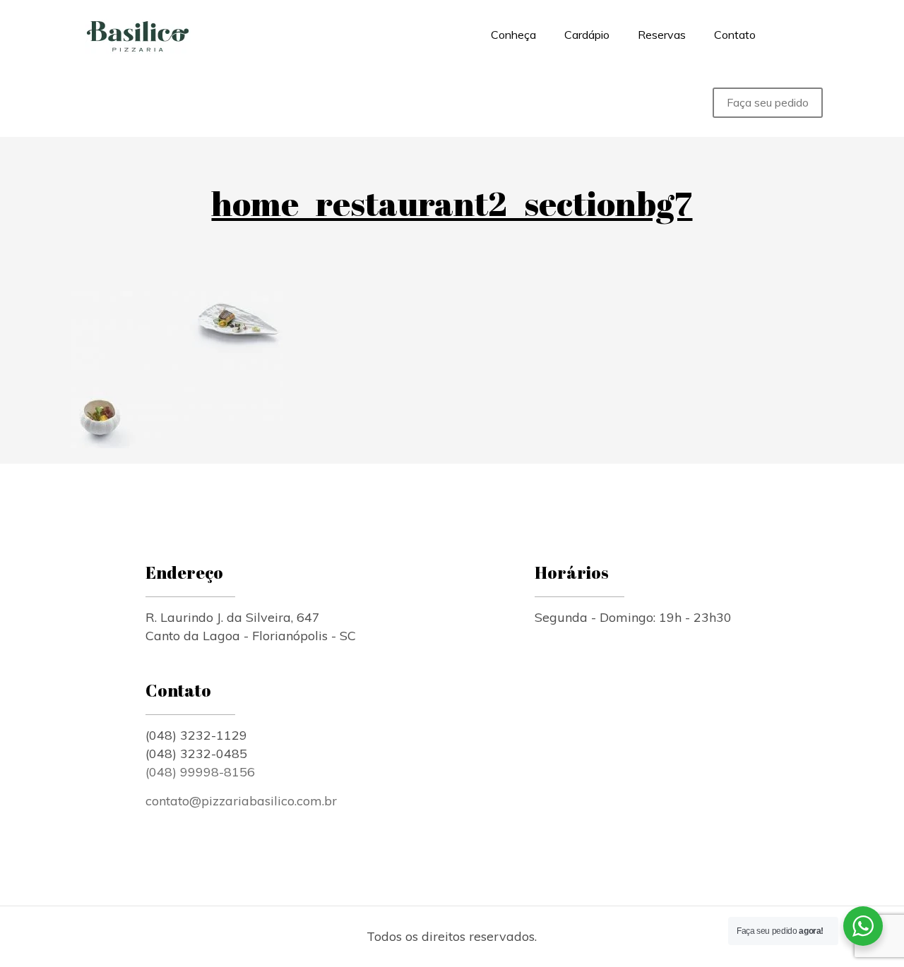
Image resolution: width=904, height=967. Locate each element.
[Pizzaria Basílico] (138, 34)
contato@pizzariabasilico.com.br (241, 801)
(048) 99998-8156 (201, 772)
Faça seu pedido (768, 102)
